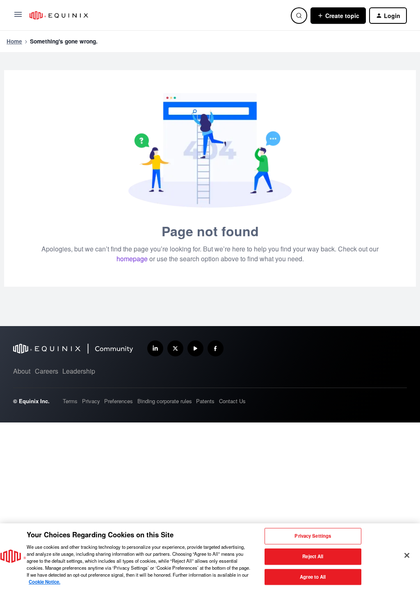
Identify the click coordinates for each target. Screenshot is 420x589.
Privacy (91, 401)
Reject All (312, 556)
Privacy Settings (312, 536)
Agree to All (313, 576)
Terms (70, 401)
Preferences (118, 401)
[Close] (407, 555)
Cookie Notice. (44, 581)
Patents (205, 401)
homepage (132, 258)
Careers (46, 371)
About (21, 371)
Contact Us (232, 401)
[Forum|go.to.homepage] (155, 15)
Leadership (78, 371)
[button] (18, 17)
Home (14, 41)
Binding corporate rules (164, 401)
